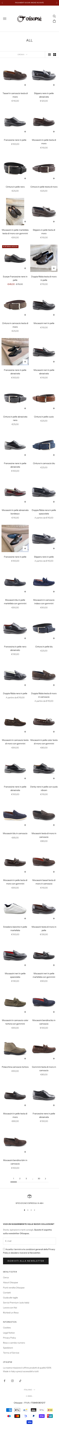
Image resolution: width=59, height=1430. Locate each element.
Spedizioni (8, 1347)
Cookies (7, 1327)
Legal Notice (9, 1332)
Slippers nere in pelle (44, 556)
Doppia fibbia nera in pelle (15, 693)
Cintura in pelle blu (44, 646)
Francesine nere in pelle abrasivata (15, 372)
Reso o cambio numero (14, 1342)
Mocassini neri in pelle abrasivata (44, 372)
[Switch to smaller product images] (54, 54)
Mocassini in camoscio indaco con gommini (43, 602)
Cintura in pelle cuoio (44, 416)
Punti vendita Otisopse (14, 1287)
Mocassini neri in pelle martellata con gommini (44, 975)
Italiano (28, 1390)
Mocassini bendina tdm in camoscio (15, 1162)
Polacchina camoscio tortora (15, 1067)
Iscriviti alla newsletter (25, 1261)
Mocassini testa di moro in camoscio (44, 835)
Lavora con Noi (10, 1307)
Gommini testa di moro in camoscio (44, 1069)
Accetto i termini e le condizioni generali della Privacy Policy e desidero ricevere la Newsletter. (29, 1251)
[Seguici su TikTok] (20, 1380)
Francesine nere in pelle (15, 140)
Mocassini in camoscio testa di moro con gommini (15, 742)
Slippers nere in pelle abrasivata (44, 95)
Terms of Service (11, 1352)
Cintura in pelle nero (15, 186)
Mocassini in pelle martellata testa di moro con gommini (15, 232)
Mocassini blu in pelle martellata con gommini (15, 602)
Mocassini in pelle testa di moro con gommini (15, 882)
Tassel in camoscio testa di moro (15, 95)
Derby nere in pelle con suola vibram (43, 788)
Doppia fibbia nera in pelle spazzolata (44, 512)
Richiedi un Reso (11, 1312)
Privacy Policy (9, 1337)
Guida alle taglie (10, 1297)
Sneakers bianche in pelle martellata (15, 928)
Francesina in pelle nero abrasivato (15, 648)
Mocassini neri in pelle (44, 323)
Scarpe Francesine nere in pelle (15, 278)
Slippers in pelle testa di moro (44, 232)
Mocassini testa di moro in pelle (44, 928)
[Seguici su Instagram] (12, 1380)
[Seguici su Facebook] (4, 1380)
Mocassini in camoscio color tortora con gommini (15, 1022)
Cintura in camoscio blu (44, 463)
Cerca (6, 1277)
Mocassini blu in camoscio (15, 833)
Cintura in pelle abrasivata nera (15, 418)
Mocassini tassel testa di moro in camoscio (43, 882)
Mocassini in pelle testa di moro (44, 142)
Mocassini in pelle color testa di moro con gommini (43, 742)
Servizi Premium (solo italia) (16, 1302)
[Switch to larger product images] (49, 54)
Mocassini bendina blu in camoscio (43, 1022)
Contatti (7, 1292)
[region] (29, 1199)
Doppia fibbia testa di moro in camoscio (44, 695)
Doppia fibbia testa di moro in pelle (44, 278)
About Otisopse (10, 1282)
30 (39, 1178)
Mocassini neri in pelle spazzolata (15, 975)
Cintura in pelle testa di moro (43, 186)
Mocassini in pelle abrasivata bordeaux (15, 512)
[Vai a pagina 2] (45, 1178)
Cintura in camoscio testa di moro (15, 325)
